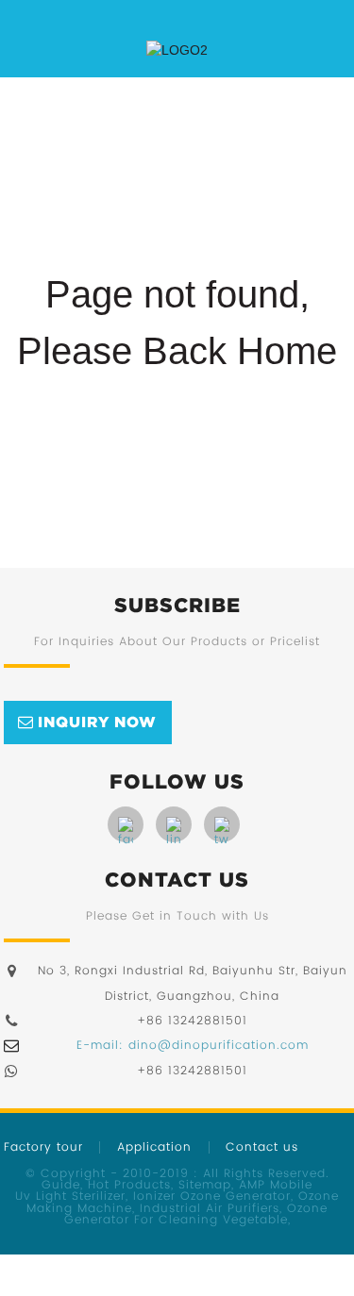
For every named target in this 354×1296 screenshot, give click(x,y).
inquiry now (97, 721)
